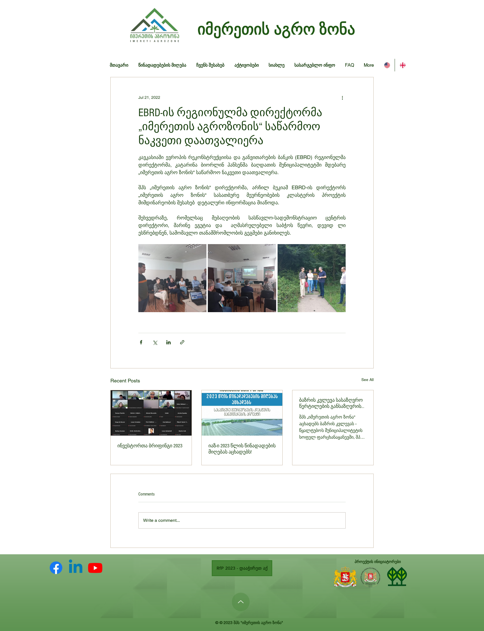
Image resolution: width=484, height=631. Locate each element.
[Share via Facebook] (141, 342)
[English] (387, 65)
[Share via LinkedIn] (168, 342)
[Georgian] (402, 65)
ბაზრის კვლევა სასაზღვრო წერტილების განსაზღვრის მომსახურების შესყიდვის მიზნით (331, 403)
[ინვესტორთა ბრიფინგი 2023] (151, 413)
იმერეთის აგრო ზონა (276, 28)
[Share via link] (182, 342)
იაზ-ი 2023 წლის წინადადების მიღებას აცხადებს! (242, 449)
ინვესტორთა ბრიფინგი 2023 (149, 446)
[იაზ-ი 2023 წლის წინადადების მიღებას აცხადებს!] (242, 413)
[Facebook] (56, 567)
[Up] (241, 602)
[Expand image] (172, 278)
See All (367, 379)
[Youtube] (95, 567)
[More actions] (342, 97)
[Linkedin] (75, 567)
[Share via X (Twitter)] (154, 342)
